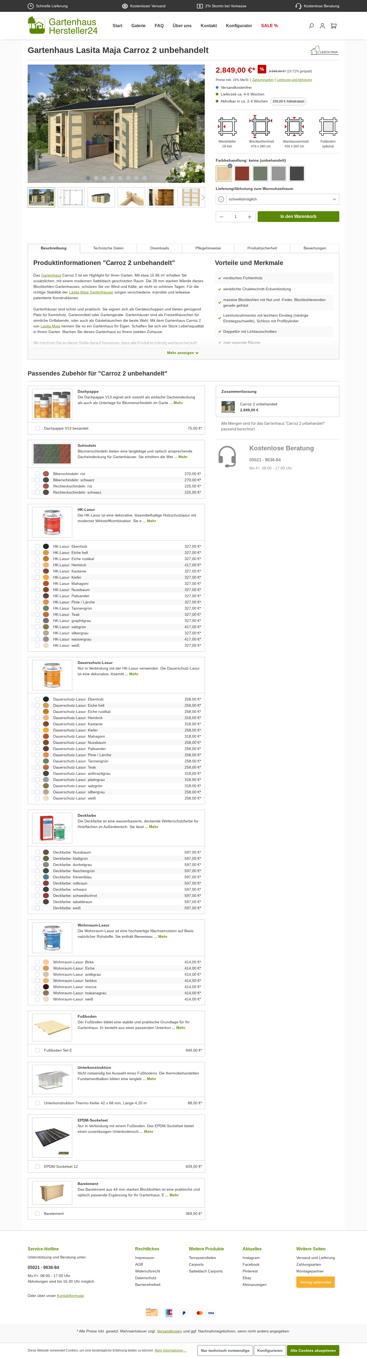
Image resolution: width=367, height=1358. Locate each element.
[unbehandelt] (224, 173)
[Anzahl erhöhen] (250, 216)
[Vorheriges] (32, 124)
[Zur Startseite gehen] (63, 26)
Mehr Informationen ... (170, 1350)
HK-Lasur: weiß (66, 645)
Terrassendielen (202, 1258)
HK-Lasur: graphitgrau (72, 620)
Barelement (54, 1213)
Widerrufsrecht (147, 1271)
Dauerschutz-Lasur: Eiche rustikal (81, 711)
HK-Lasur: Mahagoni (70, 583)
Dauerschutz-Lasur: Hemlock (78, 718)
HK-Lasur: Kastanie (69, 571)
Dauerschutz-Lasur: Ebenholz (78, 699)
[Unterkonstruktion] (52, 1079)
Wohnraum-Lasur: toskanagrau (79, 993)
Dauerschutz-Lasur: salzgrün (77, 786)
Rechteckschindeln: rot (72, 486)
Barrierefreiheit (147, 1284)
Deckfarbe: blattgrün (70, 858)
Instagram (251, 1258)
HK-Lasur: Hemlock (69, 565)
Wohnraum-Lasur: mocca (74, 987)
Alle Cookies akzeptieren (313, 1350)
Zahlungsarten (263, 80)
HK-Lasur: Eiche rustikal (73, 559)
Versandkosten (169, 1331)
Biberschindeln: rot (69, 474)
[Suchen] (311, 26)
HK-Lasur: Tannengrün (72, 608)
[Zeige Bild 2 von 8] (96, 178)
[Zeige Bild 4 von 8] (112, 178)
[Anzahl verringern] (221, 216)
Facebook (251, 1264)
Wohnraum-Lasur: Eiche (74, 968)
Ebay (247, 1278)
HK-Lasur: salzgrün (69, 627)
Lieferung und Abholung (294, 80)
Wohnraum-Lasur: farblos (75, 980)
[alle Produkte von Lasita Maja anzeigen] (324, 50)
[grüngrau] (260, 173)
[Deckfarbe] (52, 828)
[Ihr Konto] (322, 26)
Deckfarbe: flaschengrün (74, 871)
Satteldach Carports (206, 1271)
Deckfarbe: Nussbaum (72, 852)
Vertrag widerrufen (315, 1282)
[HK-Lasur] (52, 522)
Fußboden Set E (58, 1050)
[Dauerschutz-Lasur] (52, 675)
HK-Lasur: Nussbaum (71, 590)
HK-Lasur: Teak (66, 614)
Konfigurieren (270, 1350)
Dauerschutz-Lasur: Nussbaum (79, 742)
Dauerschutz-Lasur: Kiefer (75, 730)
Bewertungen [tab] (315, 248)
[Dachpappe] (52, 404)
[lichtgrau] (279, 173)
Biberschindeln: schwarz (73, 480)
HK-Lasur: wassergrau (72, 639)
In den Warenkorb (298, 216)
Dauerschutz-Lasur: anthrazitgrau (81, 773)
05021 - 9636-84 (265, 460)
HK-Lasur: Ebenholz (70, 546)
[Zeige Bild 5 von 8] (120, 178)
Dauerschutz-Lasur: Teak (74, 767)
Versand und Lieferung (315, 1258)
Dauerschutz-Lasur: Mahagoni (79, 736)
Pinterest (250, 1271)
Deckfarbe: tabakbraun (72, 902)
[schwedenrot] (242, 173)
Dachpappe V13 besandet (66, 428)
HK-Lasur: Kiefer (67, 577)
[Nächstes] (201, 124)
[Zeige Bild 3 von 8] (104, 178)
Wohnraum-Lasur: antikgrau (77, 974)
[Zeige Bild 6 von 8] (128, 178)
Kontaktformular (70, 1295)
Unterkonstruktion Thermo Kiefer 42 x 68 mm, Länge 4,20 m (95, 1103)
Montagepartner (310, 1271)
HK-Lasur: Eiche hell (70, 552)
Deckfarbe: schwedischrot (75, 895)
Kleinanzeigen (255, 1284)
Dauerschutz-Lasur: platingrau (79, 779)
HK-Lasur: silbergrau (70, 633)
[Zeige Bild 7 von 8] (136, 178)
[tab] (54, 248)
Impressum (144, 1258)
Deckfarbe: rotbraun (70, 883)
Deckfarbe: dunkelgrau (72, 864)
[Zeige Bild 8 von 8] (144, 178)
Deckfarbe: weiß (67, 908)
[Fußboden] (52, 1027)
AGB (139, 1264)
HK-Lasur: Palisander (71, 596)
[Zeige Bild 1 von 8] (88, 178)
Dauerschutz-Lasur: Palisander (79, 749)
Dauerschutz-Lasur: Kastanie (78, 724)
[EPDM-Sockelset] (52, 1137)
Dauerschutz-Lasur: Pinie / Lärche (82, 755)
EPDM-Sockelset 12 (61, 1166)
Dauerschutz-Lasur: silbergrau (79, 792)
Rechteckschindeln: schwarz (77, 492)
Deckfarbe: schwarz (70, 889)
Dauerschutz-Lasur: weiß (74, 798)
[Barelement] (52, 1192)
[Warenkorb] (333, 26)
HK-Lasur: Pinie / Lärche (74, 602)
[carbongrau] (297, 173)
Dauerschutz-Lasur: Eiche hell (78, 705)
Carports (196, 1264)
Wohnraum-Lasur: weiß (73, 999)
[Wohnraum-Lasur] (52, 937)
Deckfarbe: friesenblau (72, 877)
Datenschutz (145, 1278)
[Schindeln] (52, 453)
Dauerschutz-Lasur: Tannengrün (80, 761)
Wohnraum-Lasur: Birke (73, 962)
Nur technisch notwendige (225, 1350)
